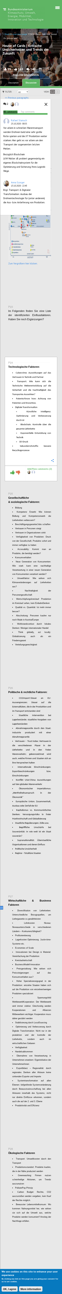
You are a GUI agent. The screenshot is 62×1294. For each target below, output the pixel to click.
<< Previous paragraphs (17, 97)
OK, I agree (9, 1289)
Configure (52, 131)
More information (31, 1289)
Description (13, 82)
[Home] (23, 14)
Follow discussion (26, 75)
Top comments (28, 111)
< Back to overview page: (15, 34)
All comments (10, 111)
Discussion (31, 82)
